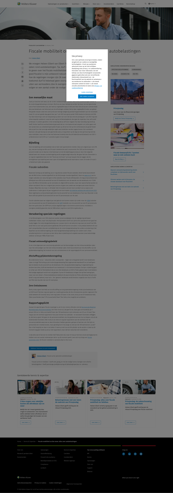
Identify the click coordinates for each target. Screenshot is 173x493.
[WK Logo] (24, 477)
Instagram (135, 453)
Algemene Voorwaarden (74, 484)
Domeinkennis (136, 69)
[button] (22, 63)
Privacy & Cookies (40, 483)
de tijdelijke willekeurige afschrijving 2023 (83, 190)
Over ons (96, 4)
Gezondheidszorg (46, 453)
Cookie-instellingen (87, 92)
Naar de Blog (119, 159)
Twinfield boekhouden (124, 454)
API (88, 453)
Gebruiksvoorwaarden (24, 483)
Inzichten (75, 4)
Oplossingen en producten (58, 4)
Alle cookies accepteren (87, 96)
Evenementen (21, 457)
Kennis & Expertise (30, 441)
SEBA (88, 200)
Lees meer (25, 422)
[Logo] (28, 3)
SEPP (61, 203)
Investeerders (109, 4)
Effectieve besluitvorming (120, 69)
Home (19, 441)
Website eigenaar (69, 461)
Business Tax (125, 74)
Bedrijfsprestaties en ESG (49, 461)
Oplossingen (44, 450)
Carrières (120, 4)
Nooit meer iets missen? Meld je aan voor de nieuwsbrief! (43, 348)
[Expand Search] (146, 4)
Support (89, 468)
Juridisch (43, 468)
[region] (87, 75)
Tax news (114, 74)
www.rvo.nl (87, 175)
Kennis (89, 457)
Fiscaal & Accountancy (48, 457)
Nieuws (85, 4)
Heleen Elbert (36, 58)
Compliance (44, 464)
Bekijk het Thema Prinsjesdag (123, 118)
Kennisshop (130, 4)
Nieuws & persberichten (25, 453)
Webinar (90, 471)
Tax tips (135, 74)
